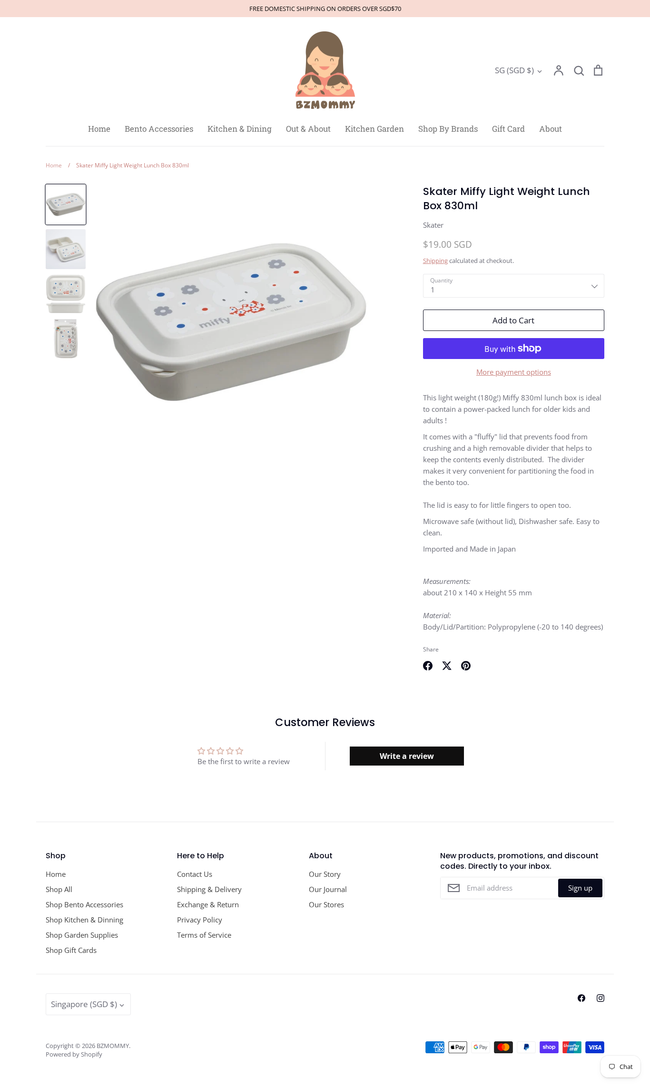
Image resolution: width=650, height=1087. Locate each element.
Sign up (580, 888)
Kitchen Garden (374, 128)
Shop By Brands (448, 128)
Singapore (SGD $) (84, 1004)
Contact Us (194, 874)
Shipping (435, 260)
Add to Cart (513, 320)
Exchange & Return (208, 904)
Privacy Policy (199, 919)
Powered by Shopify (74, 1054)
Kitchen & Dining (239, 128)
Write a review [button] (407, 756)
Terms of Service (204, 935)
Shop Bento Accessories (84, 904)
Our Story (325, 874)
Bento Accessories (159, 128)
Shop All (59, 889)
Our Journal (328, 889)
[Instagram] (600, 998)
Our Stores (326, 904)
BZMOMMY (113, 1045)
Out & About (308, 128)
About (550, 128)
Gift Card (508, 128)
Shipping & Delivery (209, 889)
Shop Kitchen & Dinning (84, 919)
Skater (433, 225)
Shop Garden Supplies (82, 935)
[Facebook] (581, 998)
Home (99, 128)
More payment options (513, 372)
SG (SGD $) (514, 70)
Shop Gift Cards (71, 950)
